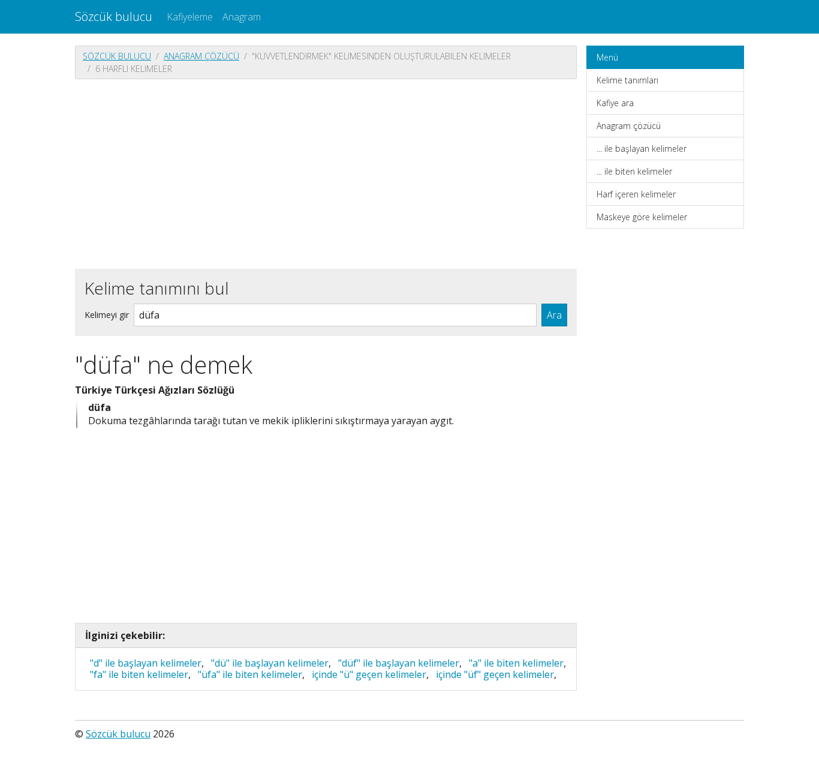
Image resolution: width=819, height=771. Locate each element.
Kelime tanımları (627, 80)
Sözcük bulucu (113, 16)
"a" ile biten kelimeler (516, 663)
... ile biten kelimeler (634, 171)
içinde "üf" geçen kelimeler (495, 674)
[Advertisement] (326, 173)
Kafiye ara (615, 103)
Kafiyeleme (190, 16)
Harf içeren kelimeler (636, 194)
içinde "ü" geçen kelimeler (369, 674)
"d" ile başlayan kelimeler (145, 663)
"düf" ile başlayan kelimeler (398, 663)
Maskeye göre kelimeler (642, 217)
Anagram (241, 16)
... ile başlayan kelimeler (641, 148)
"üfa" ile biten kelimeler (250, 674)
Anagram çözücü (201, 56)
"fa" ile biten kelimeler (139, 674)
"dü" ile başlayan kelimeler (270, 663)
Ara (554, 315)
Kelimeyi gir (107, 314)
